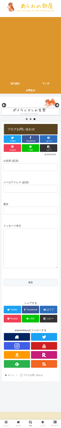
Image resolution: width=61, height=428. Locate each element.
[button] (54, 330)
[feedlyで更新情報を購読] (17, 364)
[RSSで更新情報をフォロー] (44, 364)
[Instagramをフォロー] (17, 346)
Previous (4, 105)
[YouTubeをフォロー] (44, 346)
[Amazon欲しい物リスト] (17, 355)
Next (56, 105)
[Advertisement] (30, 47)
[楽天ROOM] (44, 355)
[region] (30, 106)
